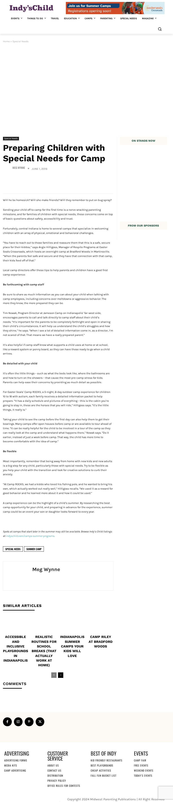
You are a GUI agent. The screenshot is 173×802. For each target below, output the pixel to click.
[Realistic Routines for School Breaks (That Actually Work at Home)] (43, 624)
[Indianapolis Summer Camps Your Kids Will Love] (72, 624)
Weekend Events (143, 770)
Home (6, 41)
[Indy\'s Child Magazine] (37, 8)
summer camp (34, 549)
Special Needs (20, 41)
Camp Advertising (15, 770)
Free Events (141, 765)
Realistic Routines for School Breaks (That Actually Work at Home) (44, 651)
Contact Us (54, 770)
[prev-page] (54, 675)
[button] (160, 29)
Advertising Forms (15, 760)
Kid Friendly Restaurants (106, 760)
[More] (107, 181)
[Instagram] (18, 721)
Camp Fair (140, 760)
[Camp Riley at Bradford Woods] (100, 624)
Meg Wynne (18, 167)
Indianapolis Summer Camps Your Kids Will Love (72, 646)
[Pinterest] (29, 721)
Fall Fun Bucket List (103, 775)
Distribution (55, 775)
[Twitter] (40, 721)
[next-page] (60, 675)
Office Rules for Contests (63, 785)
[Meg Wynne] (7, 168)
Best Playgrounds (102, 765)
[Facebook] (7, 721)
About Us (53, 765)
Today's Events (143, 775)
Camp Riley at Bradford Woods (100, 641)
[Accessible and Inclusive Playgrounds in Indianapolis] (15, 624)
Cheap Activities (101, 770)
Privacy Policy (56, 780)
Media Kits (10, 765)
